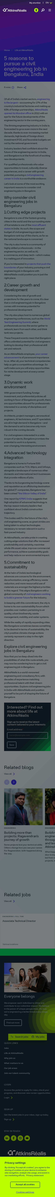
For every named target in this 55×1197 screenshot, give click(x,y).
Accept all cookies (25, 1185)
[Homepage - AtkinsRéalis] (14, 10)
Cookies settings (25, 1192)
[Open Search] (43, 10)
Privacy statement (35, 1175)
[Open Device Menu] (49, 10)
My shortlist (34, 3)
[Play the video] (36, 10)
